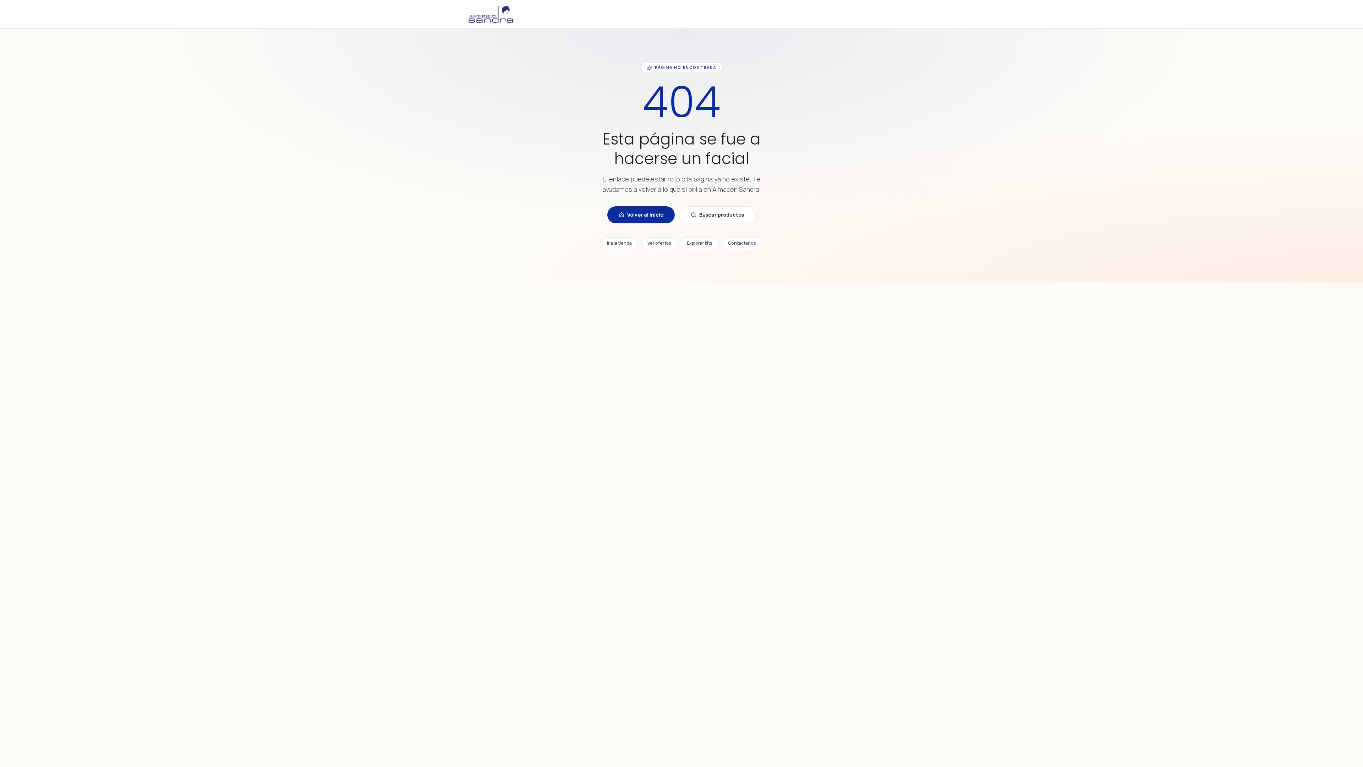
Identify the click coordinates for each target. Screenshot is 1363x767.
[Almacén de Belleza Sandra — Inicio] (491, 14)
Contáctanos (742, 243)
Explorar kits (699, 243)
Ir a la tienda (619, 243)
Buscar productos (721, 214)
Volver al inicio (645, 214)
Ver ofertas (659, 243)
